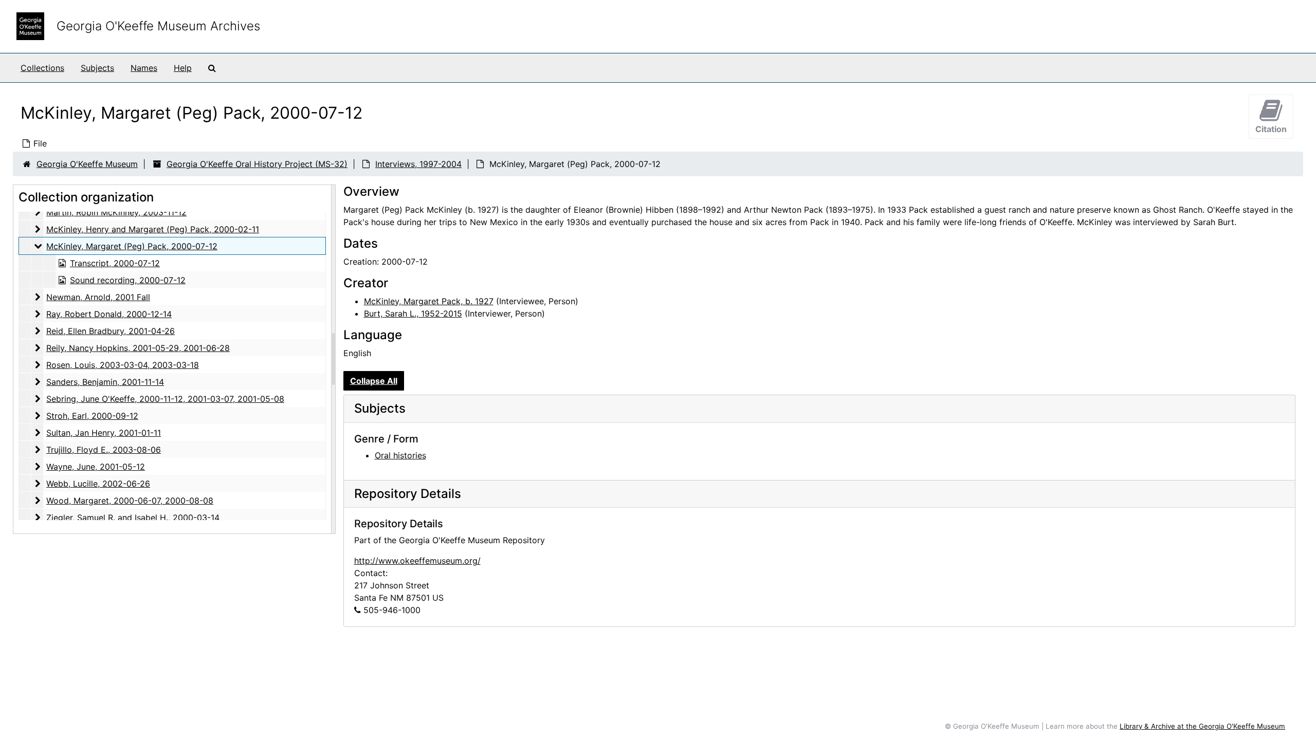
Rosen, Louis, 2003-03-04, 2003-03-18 (122, 365)
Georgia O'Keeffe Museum (87, 164)
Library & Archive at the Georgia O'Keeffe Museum (1202, 726)
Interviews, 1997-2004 (418, 164)
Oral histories (400, 455)
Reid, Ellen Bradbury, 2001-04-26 (110, 331)
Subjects (97, 68)
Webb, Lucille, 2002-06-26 (98, 483)
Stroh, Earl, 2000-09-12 (92, 416)
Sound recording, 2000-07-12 (128, 280)
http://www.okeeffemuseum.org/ (417, 561)
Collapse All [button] (373, 381)
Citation (1271, 129)
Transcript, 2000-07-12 (115, 263)
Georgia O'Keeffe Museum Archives (158, 25)
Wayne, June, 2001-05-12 (95, 466)
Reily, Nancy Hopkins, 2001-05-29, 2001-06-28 (138, 348)
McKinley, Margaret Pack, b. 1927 (429, 301)
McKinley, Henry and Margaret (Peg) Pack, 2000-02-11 (152, 229)
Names (144, 68)
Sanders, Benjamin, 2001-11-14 (105, 382)
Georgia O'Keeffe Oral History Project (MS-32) (257, 164)
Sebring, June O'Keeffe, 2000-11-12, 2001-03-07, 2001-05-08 (165, 399)
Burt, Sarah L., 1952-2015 (413, 313)
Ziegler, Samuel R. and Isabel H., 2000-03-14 (133, 517)
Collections (42, 68)
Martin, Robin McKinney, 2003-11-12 (116, 212)
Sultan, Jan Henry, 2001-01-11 (103, 433)
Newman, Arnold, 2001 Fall (98, 297)
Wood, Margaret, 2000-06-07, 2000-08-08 (129, 500)
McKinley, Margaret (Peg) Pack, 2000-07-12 (131, 246)
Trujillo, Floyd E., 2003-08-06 (103, 450)
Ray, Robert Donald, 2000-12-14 (109, 314)
